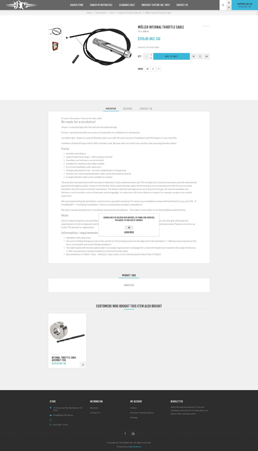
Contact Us (182, 5)
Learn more (129, 232)
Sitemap (133, 417)
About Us (94, 408)
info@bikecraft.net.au (63, 415)
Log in (231, 2)
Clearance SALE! (127, 5)
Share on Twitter (147, 68)
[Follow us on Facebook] (125, 433)
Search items (76, 5)
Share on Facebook (152, 68)
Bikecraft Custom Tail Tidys (156, 5)
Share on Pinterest (158, 68)
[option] (55, 31)
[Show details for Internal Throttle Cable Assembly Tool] (67, 332)
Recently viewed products (142, 412)
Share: (140, 69)
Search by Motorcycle (101, 5)
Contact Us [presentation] (146, 108)
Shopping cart (244, 5)
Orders (133, 408)
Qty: (140, 56)
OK (129, 228)
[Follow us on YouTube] (133, 433)
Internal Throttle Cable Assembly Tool (64, 359)
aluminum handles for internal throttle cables (107, 251)
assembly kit (84, 210)
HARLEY (127, 285)
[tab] (111, 108)
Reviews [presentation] (127, 108)
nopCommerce (134, 446)
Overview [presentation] (111, 108)
